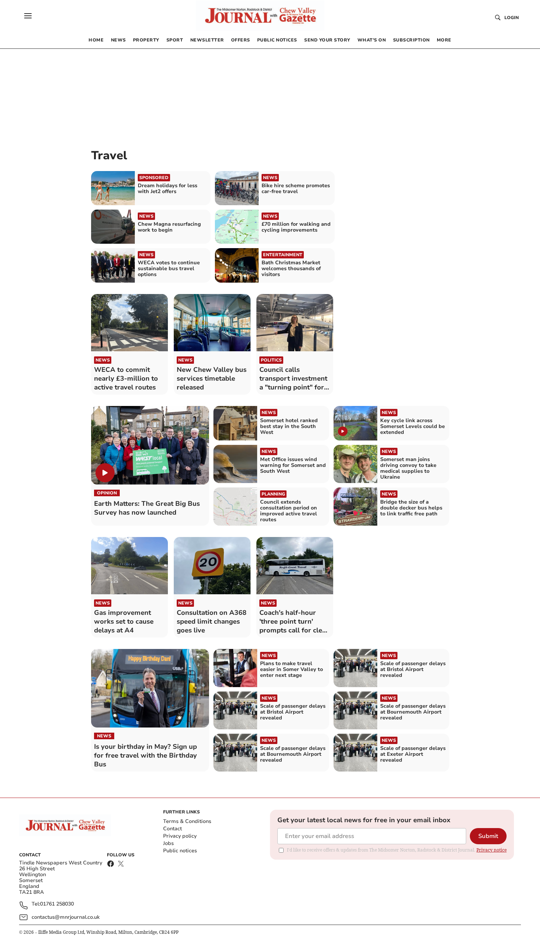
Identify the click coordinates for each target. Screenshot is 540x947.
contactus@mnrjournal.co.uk (66, 917)
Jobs (168, 843)
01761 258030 (57, 904)
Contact (172, 828)
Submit (488, 836)
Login (511, 17)
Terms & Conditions (187, 821)
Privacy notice (491, 850)
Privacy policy (180, 835)
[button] (28, 16)
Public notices (180, 850)
